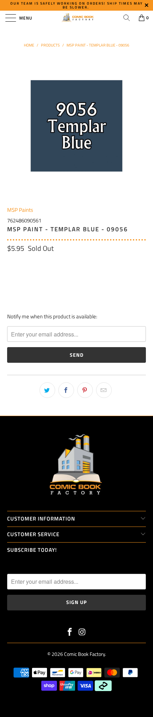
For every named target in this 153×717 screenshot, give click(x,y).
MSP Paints (20, 210)
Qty (11, 263)
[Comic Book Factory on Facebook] (70, 632)
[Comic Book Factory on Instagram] (82, 632)
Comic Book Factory (84, 654)
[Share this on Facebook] (66, 390)
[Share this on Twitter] (47, 390)
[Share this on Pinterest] (85, 390)
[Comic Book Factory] (76, 18)
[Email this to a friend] (104, 390)
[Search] (126, 18)
